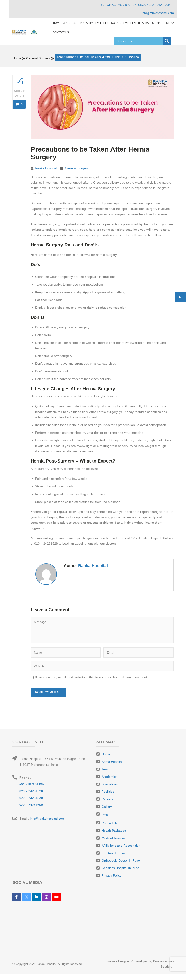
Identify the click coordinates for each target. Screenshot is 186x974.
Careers (107, 799)
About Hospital (112, 761)
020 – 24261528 (31, 791)
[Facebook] (16, 897)
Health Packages (114, 830)
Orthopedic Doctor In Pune (121, 860)
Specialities (110, 784)
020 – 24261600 (31, 805)
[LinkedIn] (36, 897)
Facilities (108, 791)
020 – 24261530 (31, 798)
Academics (109, 776)
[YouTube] (56, 897)
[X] (26, 897)
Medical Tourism (113, 838)
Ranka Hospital (46, 168)
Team (106, 769)
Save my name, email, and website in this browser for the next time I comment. (91, 677)
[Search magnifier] (167, 41)
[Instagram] (46, 897)
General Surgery (38, 58)
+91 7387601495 (31, 784)
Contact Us (109, 823)
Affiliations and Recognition (121, 845)
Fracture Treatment (116, 853)
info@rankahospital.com (47, 818)
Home (16, 58)
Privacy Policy (111, 875)
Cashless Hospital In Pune (120, 868)
